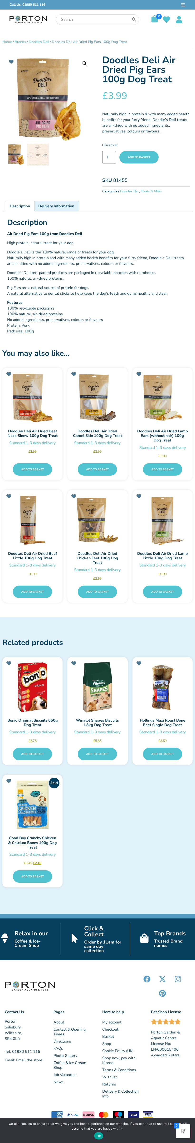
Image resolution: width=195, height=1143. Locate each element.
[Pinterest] (162, 993)
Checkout (110, 1029)
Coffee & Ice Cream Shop (70, 1065)
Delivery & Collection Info (120, 1094)
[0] (154, 21)
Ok (99, 1136)
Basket (108, 1036)
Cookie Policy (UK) (118, 1051)
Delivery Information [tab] (56, 206)
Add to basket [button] (32, 469)
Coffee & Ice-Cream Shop (28, 943)
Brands (20, 41)
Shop (106, 1043)
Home (7, 41)
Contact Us (14, 1012)
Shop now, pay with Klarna (119, 1060)
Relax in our (31, 933)
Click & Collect (94, 931)
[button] (84, 63)
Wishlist (109, 1077)
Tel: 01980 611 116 (22, 1051)
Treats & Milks (151, 191)
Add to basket (139, 157)
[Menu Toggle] (183, 4)
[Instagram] (178, 979)
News (58, 1082)
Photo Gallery (65, 1055)
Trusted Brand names (168, 943)
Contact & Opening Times (70, 1032)
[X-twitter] (162, 979)
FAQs (58, 1048)
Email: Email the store (23, 1060)
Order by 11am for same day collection (102, 946)
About (59, 1022)
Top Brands (170, 933)
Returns (109, 1084)
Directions (62, 1041)
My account (112, 1022)
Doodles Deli (39, 41)
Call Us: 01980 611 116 (27, 4)
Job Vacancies (65, 1074)
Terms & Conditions (119, 1070)
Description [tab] (20, 206)
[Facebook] (147, 979)
